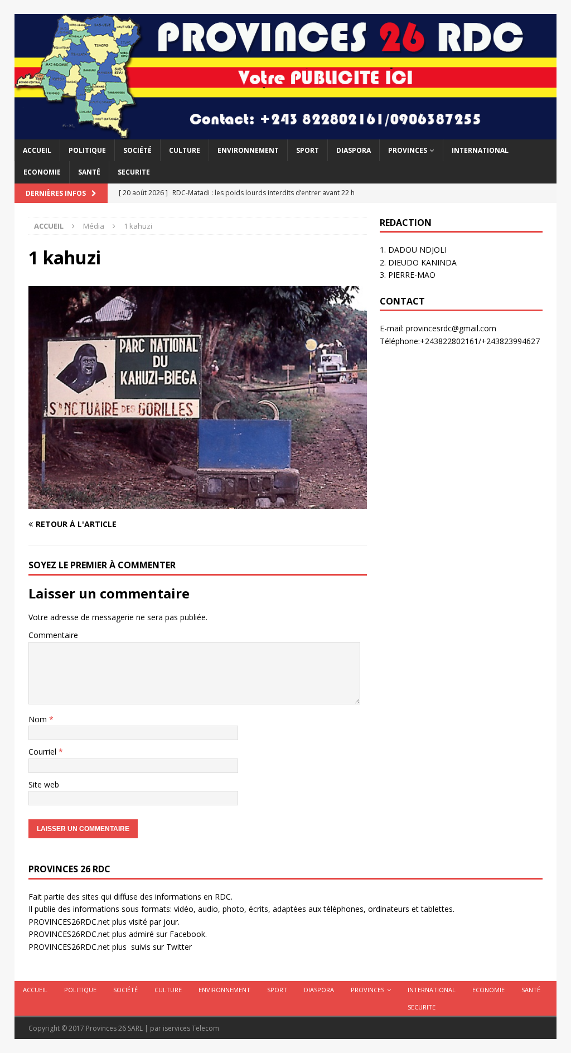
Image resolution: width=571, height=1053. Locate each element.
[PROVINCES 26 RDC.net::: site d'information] (285, 133)
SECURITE (134, 172)
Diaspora (353, 150)
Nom (38, 719)
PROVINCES (407, 150)
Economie (42, 172)
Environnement (248, 150)
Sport (307, 150)
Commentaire (53, 635)
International (480, 150)
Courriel (43, 751)
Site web (43, 784)
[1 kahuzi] (197, 502)
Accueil (37, 150)
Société (137, 150)
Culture (184, 150)
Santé (89, 172)
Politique (87, 150)
